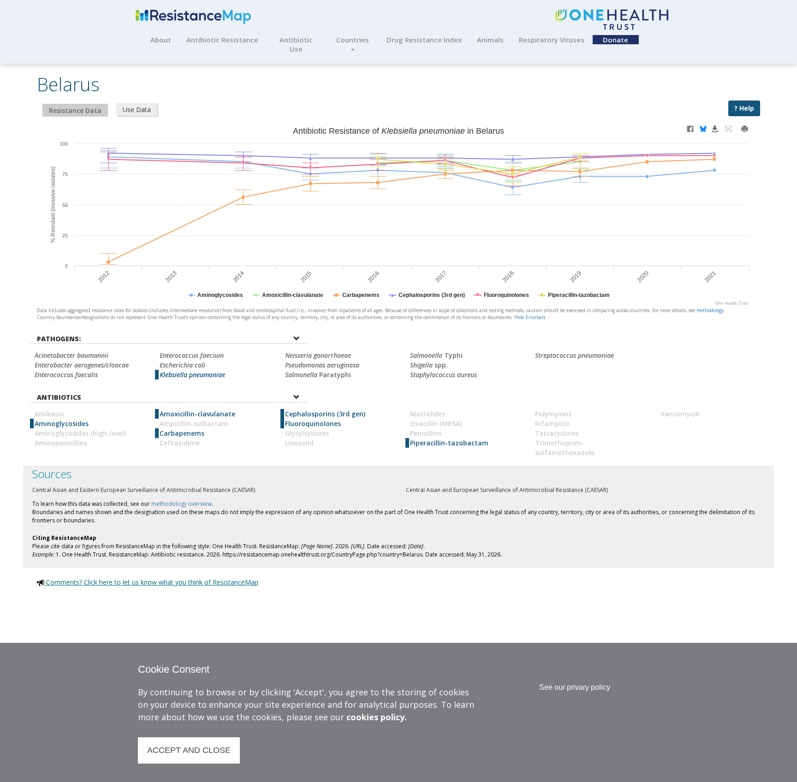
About (160, 39)
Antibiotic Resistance (222, 39)
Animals (490, 39)
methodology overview (181, 504)
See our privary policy (574, 687)
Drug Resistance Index (424, 39)
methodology (710, 310)
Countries (352, 39)
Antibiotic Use (296, 44)
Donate (615, 39)
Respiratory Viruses (551, 39)
